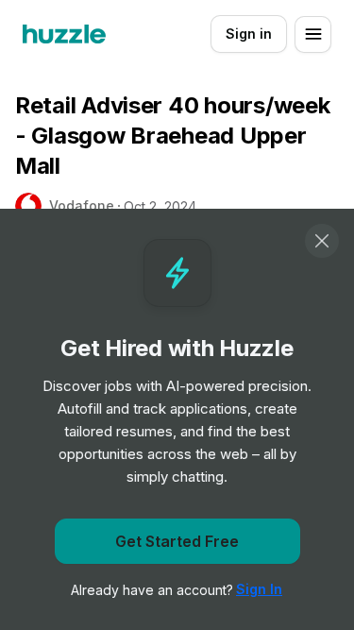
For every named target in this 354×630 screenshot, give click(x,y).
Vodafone (81, 205)
